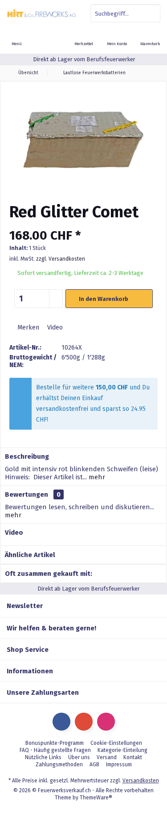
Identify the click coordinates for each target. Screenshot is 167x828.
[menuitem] (150, 38)
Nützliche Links (43, 757)
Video (54, 327)
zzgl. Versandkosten (60, 259)
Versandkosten (140, 780)
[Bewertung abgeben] (83, 223)
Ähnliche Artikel (30, 555)
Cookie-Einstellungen (116, 743)
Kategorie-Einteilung (122, 750)
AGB (94, 764)
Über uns (79, 757)
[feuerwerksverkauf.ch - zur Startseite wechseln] (42, 13)
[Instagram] (106, 722)
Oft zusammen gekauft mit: (48, 574)
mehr (96, 477)
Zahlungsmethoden (59, 764)
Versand (107, 757)
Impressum (119, 764)
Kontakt (132, 757)
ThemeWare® (96, 797)
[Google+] (84, 722)
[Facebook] (61, 722)
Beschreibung (27, 456)
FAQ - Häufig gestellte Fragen (55, 750)
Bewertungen (26, 494)
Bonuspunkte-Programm (54, 743)
